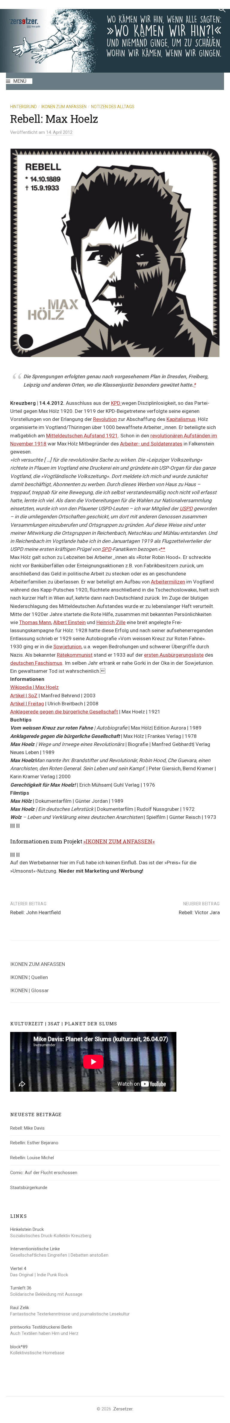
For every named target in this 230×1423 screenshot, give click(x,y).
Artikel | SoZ (23, 696)
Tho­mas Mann (35, 622)
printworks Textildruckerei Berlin (41, 1327)
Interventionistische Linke (35, 1249)
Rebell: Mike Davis (27, 1128)
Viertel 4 (18, 1268)
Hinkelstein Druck (27, 1229)
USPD (186, 508)
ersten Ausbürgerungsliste (174, 655)
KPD (116, 403)
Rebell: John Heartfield (35, 912)
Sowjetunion (67, 647)
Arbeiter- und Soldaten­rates (151, 444)
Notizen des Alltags (112, 106)
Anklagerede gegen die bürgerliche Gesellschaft (64, 712)
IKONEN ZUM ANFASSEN (37, 964)
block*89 (19, 1347)
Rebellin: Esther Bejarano (34, 1142)
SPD (106, 549)
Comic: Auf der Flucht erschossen (43, 1172)
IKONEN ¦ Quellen (29, 977)
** (163, 549)
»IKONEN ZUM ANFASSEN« (119, 841)
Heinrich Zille (110, 622)
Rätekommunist (75, 655)
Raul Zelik (19, 1307)
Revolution (105, 419)
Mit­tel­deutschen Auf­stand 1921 (82, 436)
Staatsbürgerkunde (28, 1187)
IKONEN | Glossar (29, 990)
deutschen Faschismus (36, 663)
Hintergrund (23, 106)
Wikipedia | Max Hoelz (34, 687)
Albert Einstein (69, 622)
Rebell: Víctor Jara (199, 912)
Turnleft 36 (20, 1288)
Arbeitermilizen (168, 582)
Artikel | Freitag (27, 704)
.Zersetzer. (122, 1409)
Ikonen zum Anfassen (64, 106)
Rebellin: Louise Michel (32, 1157)
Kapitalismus (181, 419)
